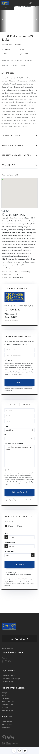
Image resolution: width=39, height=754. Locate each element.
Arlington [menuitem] (5, 693)
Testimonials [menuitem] (6, 727)
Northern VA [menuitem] (6, 707)
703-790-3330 (12, 309)
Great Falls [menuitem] (6, 699)
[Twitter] (6, 661)
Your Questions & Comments (13, 443)
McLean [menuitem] (4, 696)
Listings (10, 272)
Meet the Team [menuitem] (7, 724)
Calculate (19, 564)
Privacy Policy (17, 374)
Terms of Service (10, 500)
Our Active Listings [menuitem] (8, 676)
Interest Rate (9, 551)
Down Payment (9, 542)
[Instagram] (9, 661)
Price (6, 533)
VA (16, 272)
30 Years (10, 526)
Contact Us (7, 320)
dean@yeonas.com (12, 652)
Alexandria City (25, 272)
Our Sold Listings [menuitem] (8, 681)
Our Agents (15, 320)
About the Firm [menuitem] (7, 722)
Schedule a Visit (27, 404)
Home (4, 272)
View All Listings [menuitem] (7, 710)
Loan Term (8, 521)
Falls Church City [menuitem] (8, 701)
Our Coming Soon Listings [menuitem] (11, 678)
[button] (3, 19)
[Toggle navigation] (36, 3)
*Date (6, 426)
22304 (15, 275)
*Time (6, 435)
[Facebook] (3, 661)
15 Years (19, 526)
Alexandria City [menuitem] (7, 704)
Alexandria (7, 275)
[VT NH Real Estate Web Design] (19, 737)
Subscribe (19, 382)
